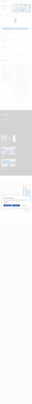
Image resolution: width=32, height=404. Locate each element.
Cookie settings (24, 205)
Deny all (16, 205)
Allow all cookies (7, 205)
